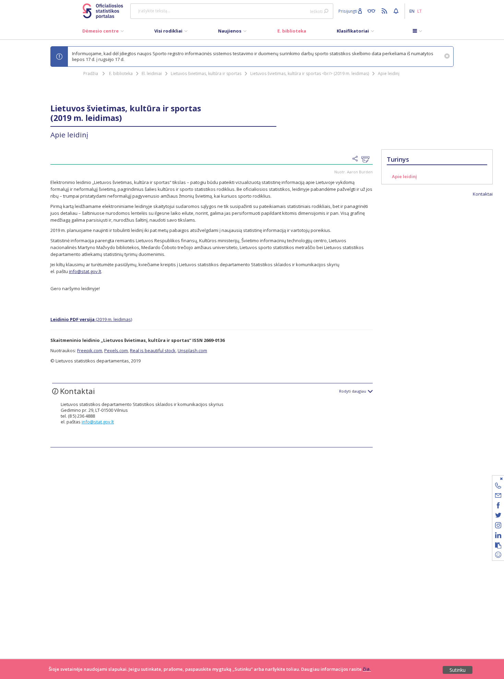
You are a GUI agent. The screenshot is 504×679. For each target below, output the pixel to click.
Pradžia (90, 73)
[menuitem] (103, 32)
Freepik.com (89, 350)
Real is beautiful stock (153, 350)
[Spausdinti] (367, 159)
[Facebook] (498, 506)
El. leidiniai (152, 73)
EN (412, 11)
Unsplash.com (192, 350)
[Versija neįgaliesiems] (373, 10)
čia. (367, 669)
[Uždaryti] (493, 478)
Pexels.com (116, 350)
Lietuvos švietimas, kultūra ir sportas (206, 73)
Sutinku (457, 670)
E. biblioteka (121, 73)
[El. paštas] (498, 496)
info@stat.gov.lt (85, 271)
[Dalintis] (356, 159)
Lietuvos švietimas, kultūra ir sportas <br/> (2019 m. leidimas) (309, 73)
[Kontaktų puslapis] (498, 486)
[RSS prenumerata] (385, 10)
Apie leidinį (388, 73)
